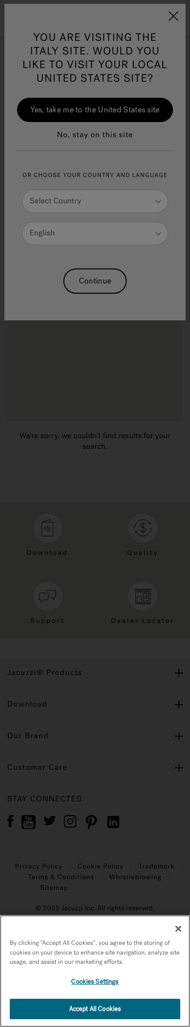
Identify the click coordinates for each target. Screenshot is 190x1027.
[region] (95, 971)
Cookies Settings (94, 981)
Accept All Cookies (95, 1009)
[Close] (178, 928)
